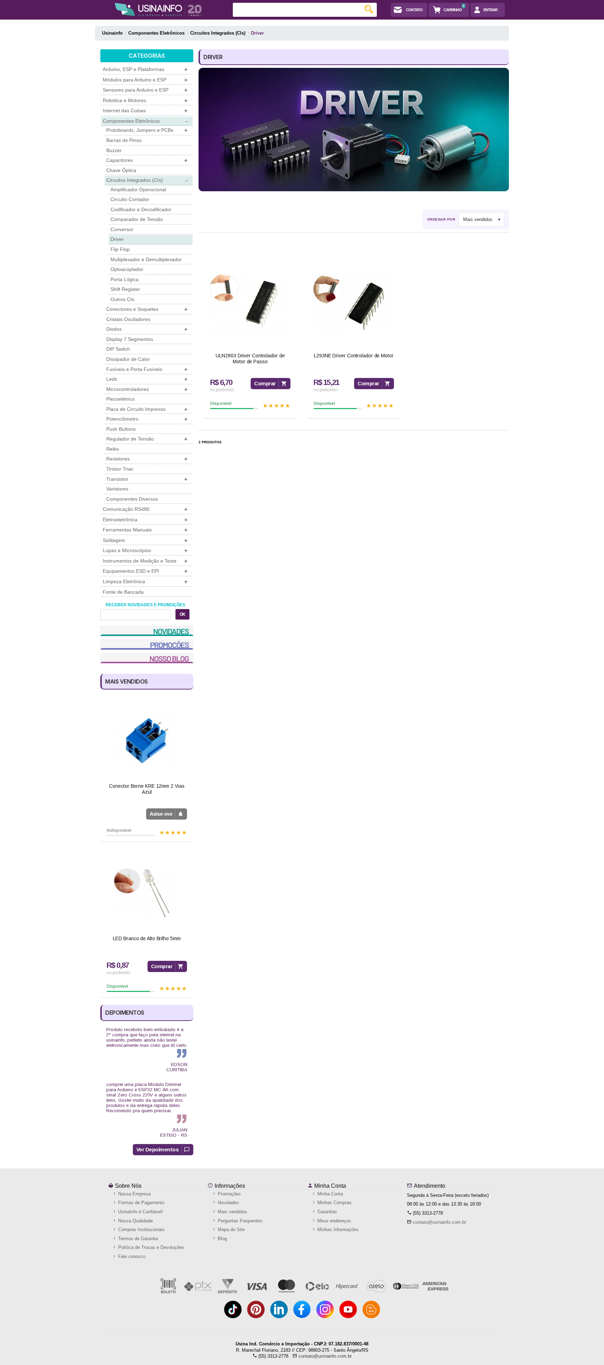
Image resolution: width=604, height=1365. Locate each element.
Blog (221, 1238)
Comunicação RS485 (145, 509)
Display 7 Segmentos (129, 339)
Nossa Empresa (134, 1193)
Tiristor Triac (120, 469)
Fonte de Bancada (123, 592)
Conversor (122, 229)
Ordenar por (441, 219)
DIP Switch (118, 349)
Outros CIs (122, 299)
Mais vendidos (231, 1211)
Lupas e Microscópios (145, 550)
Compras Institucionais (141, 1229)
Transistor (146, 479)
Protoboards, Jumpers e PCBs (146, 130)
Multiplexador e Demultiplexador (146, 259)
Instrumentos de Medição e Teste (145, 561)
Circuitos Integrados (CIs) (146, 180)
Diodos (146, 329)
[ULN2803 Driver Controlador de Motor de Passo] (250, 304)
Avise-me (161, 814)
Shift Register (125, 289)
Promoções (228, 1193)
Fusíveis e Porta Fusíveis (146, 369)
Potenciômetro (146, 419)
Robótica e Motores (145, 100)
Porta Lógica (124, 279)
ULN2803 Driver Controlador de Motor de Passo (250, 358)
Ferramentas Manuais (145, 530)
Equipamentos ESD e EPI (145, 571)
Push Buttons (121, 429)
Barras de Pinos (124, 140)
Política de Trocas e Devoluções (150, 1247)
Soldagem (145, 540)
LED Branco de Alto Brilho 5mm (146, 938)
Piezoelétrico (120, 399)
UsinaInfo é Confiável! (140, 1211)
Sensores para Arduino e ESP (145, 90)
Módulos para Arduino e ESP (145, 80)
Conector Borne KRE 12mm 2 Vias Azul (146, 789)
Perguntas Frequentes (239, 1220)
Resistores (146, 459)
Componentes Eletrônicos (145, 121)
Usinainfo (112, 33)
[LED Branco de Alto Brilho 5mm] (146, 893)
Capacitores (146, 160)
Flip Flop (120, 249)
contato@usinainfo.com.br (439, 1222)
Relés (112, 449)
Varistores (117, 489)
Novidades (227, 1202)
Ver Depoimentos (157, 1149)
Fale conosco (131, 1256)
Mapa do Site (230, 1229)
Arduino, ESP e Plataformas (145, 69)
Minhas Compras (334, 1202)
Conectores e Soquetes (146, 309)
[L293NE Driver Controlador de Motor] (353, 304)
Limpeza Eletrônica (145, 582)
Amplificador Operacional (138, 189)
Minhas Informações (337, 1229)
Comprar (162, 966)
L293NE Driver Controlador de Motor (354, 355)
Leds (146, 379)
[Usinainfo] (158, 9)
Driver (117, 239)
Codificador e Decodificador (141, 209)
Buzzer (114, 150)
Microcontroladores (146, 389)
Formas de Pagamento (140, 1202)
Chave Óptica (121, 170)
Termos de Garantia (137, 1238)
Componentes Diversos (132, 499)
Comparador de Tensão (136, 219)
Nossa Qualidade (135, 1220)
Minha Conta (329, 1186)
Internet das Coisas (145, 111)
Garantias (326, 1211)
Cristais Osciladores (128, 319)
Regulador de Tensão (146, 439)
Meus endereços (333, 1220)
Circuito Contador (129, 199)
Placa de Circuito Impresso (146, 409)
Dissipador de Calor (128, 359)
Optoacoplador (126, 269)
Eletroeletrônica (145, 520)
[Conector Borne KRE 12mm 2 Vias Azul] (146, 740)
